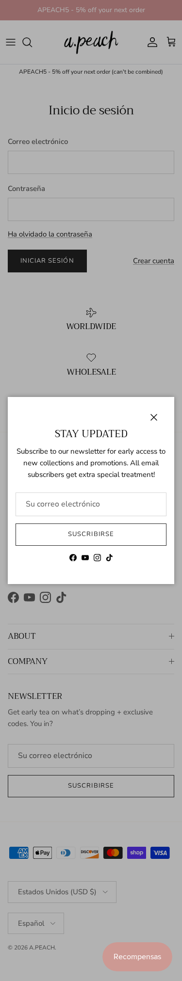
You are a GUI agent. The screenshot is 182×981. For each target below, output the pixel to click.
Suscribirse (91, 534)
